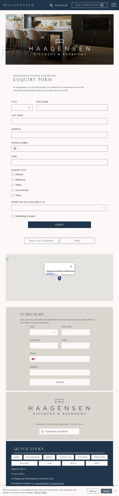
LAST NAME (17, 115)
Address (34, 367)
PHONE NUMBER (19, 143)
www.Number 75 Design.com (49, 483)
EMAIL (15, 156)
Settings (93, 491)
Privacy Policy (18, 474)
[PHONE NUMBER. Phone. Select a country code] (16, 148)
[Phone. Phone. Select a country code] (34, 359)
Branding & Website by (23, 483)
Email (64, 340)
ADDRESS (16, 129)
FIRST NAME (43, 102)
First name (67, 326)
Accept (106, 491)
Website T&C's (18, 469)
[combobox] (22, 107)
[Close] (115, 491)
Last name (35, 340)
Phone (33, 353)
